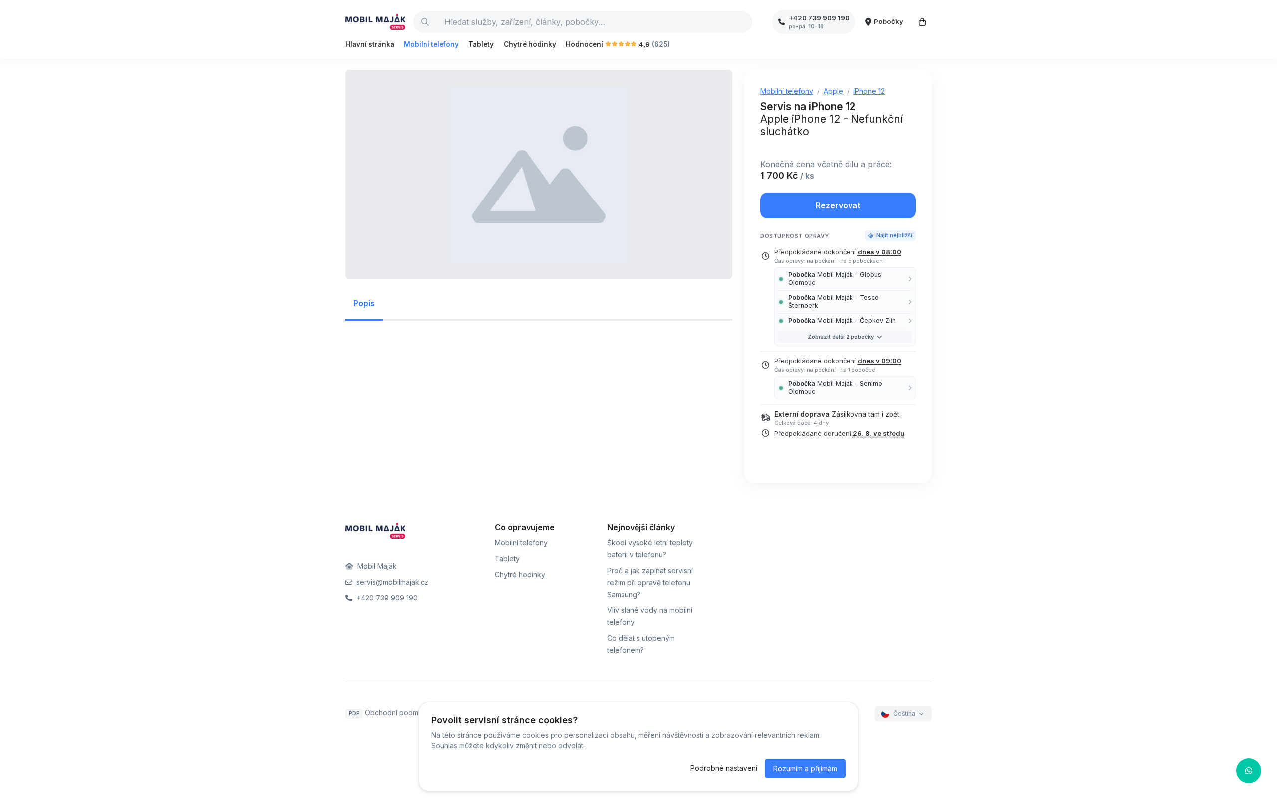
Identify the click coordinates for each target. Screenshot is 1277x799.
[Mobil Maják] (375, 22)
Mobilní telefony (431, 44)
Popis (364, 303)
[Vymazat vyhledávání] (744, 22)
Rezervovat (838, 205)
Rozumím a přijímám (805, 768)
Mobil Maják (376, 566)
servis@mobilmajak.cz (391, 582)
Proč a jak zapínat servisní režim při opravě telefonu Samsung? (650, 582)
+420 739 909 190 (386, 598)
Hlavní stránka (369, 44)
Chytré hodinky (530, 44)
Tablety (481, 44)
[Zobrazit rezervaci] (922, 21)
